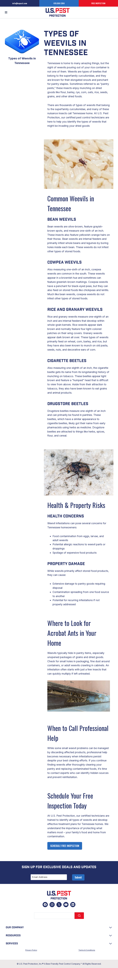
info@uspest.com (19, 3)
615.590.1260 (59, 3)
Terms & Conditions (86, 950)
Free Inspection (98, 3)
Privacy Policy (31, 950)
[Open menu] (6, 12)
